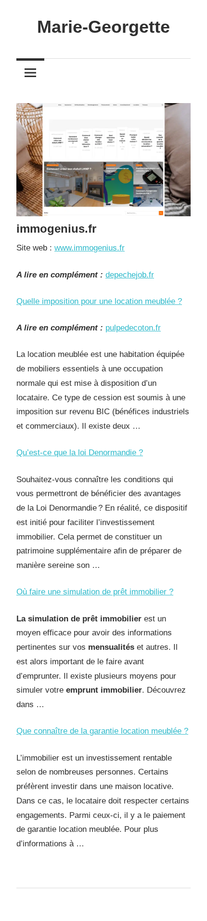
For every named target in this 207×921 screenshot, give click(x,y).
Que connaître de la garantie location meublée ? (102, 731)
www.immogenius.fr (89, 247)
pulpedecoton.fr (133, 327)
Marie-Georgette (103, 27)
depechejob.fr (129, 274)
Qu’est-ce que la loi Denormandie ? (79, 452)
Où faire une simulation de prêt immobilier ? (94, 591)
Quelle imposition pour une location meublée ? (99, 301)
